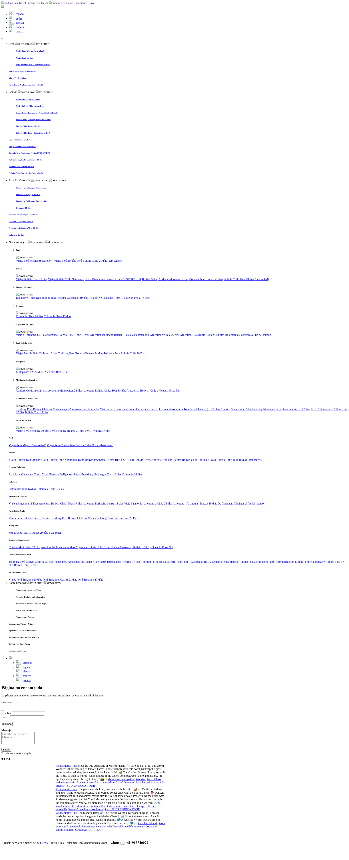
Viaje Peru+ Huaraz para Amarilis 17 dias (124, 409)
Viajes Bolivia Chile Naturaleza (66, 279)
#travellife (109, 782)
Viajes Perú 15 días (65, 260)
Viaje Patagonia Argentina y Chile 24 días (155, 334)
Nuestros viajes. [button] (18, 242)
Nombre (6, 713)
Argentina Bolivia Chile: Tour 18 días (104, 390)
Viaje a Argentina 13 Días (31, 334)
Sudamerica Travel (37, 3)
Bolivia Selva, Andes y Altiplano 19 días (165, 279)
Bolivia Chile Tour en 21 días (206, 279)
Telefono (6, 723)
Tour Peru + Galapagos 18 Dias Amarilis (207, 409)
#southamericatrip (118, 779)
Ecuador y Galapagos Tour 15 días (36, 297)
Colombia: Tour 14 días (29, 316)
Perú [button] (12, 43)
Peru (44, 842)
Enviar (6, 749)
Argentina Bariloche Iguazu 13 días (110, 334)
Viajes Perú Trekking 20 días (32, 430)
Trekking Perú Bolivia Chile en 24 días (80, 353)
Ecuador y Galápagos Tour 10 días (109, 297)
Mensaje (6, 730)
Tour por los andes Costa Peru (165, 409)
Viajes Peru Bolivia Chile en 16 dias (36, 353)
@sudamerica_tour (66, 765)
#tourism (141, 779)
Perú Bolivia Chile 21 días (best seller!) (99, 260)
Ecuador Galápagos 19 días (72, 297)
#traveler (81, 782)
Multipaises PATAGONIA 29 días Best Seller (42, 372)
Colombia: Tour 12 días (57, 316)
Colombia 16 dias (139, 297)
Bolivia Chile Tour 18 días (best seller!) (246, 279)
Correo (5, 717)
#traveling (129, 782)
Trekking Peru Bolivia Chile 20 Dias (125, 353)
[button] (182, 254)
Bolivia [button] (13, 92)
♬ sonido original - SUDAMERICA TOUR (114, 809)
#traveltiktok (154, 779)
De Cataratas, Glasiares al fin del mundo (248, 334)
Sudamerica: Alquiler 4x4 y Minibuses (253, 409)
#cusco (98, 782)
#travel (119, 782)
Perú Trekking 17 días (97, 430)
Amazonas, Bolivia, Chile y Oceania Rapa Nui (153, 390)
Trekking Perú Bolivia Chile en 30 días (38, 409)
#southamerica (144, 782)
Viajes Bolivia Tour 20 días (31, 279)
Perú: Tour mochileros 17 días (293, 409)
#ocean (150, 826)
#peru (90, 782)
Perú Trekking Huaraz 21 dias (67, 430)
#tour (132, 779)
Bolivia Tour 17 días (36, 412)
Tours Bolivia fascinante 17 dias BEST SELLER (113, 279)
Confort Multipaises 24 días (32, 390)
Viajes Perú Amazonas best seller (80, 409)
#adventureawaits (66, 782)
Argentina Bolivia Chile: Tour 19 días (67, 334)
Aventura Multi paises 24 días (65, 390)
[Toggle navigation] (2, 38)
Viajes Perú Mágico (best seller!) (34, 260)
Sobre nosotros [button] (18, 582)
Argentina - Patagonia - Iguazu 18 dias (202, 334)
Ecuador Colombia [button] (20, 180)
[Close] (2, 710)
